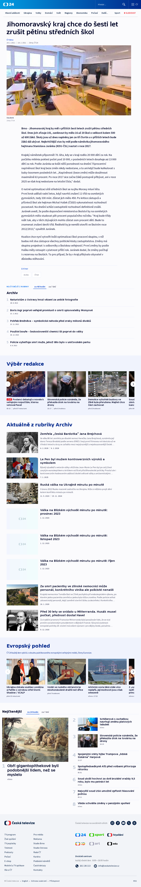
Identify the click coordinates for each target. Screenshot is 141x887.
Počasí (94, 12)
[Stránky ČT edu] (112, 843)
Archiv (26, 275)
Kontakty (37, 869)
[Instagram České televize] (112, 823)
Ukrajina (28, 12)
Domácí (49, 12)
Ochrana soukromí (39, 881)
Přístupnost (54, 881)
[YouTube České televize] (123, 823)
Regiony (69, 12)
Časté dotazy (39, 865)
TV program (10, 834)
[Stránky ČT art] (94, 843)
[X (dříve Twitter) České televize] (129, 823)
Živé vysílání (10, 839)
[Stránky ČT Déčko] (80, 843)
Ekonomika (81, 12)
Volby (38, 12)
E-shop (7, 861)
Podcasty (8, 852)
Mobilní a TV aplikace (14, 865)
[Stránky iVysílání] (115, 834)
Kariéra (36, 856)
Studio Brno (39, 843)
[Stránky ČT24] (80, 834)
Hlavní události (12, 12)
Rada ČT (37, 852)
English (25, 881)
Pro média (38, 834)
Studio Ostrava (40, 847)
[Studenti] (69, 80)
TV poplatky (10, 843)
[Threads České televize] (134, 823)
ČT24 (37, 275)
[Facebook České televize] (118, 823)
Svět (58, 12)
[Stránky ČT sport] (96, 834)
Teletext (8, 847)
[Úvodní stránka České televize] (19, 823)
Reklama (37, 839)
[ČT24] (8, 4)
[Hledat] (124, 4)
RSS (135, 881)
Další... (105, 12)
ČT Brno (10, 40)
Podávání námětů (41, 861)
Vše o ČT (8, 869)
